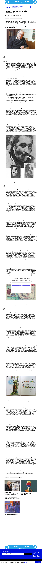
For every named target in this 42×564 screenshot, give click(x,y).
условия (25, 562)
